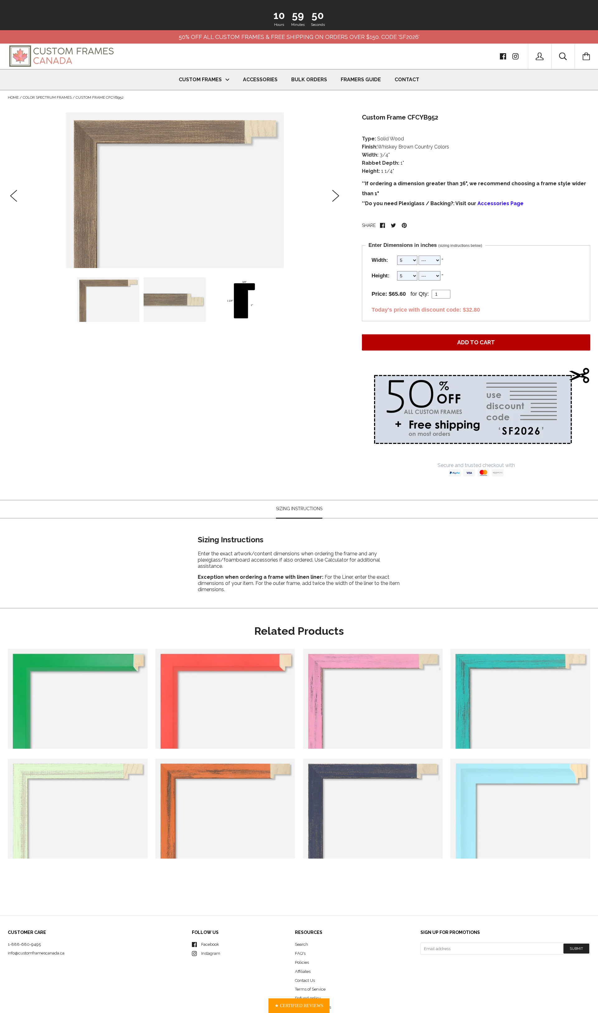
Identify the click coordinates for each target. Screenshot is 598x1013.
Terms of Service (310, 989)
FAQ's (300, 953)
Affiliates (303, 971)
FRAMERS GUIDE (361, 79)
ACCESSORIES (260, 79)
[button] (299, 1005)
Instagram (210, 953)
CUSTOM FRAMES (201, 79)
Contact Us (305, 980)
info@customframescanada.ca (36, 953)
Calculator (337, 560)
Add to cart (476, 342)
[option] (174, 190)
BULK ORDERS (309, 79)
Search (301, 944)
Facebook (210, 944)
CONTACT (407, 79)
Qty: (424, 294)
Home (13, 97)
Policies (302, 962)
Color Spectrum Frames (47, 97)
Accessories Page (500, 203)
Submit (576, 949)
